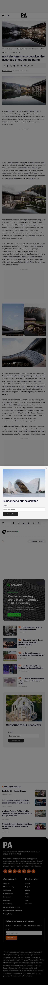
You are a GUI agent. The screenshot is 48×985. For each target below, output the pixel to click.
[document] (24, 492)
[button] (46, 468)
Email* (5, 506)
